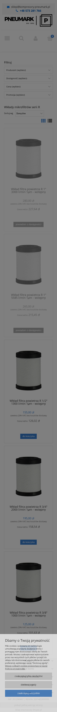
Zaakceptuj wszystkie (28, 693)
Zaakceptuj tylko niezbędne (29, 676)
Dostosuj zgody (28, 684)
